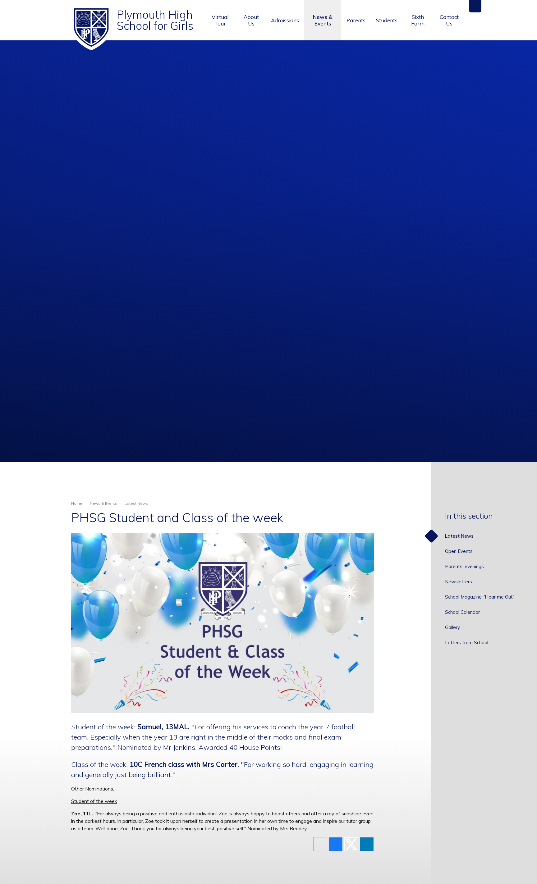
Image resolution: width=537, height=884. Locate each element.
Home (76, 503)
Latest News (136, 503)
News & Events (103, 503)
